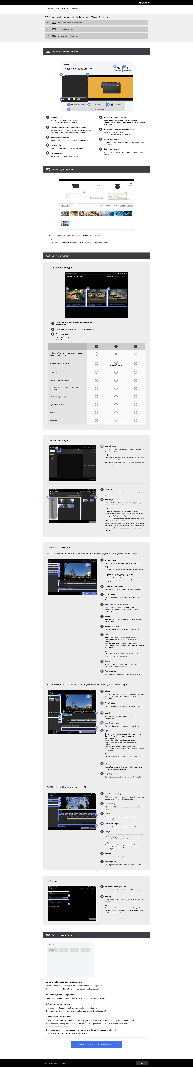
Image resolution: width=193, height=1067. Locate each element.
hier (50, 989)
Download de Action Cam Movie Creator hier (96, 1044)
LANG (142, 1063)
